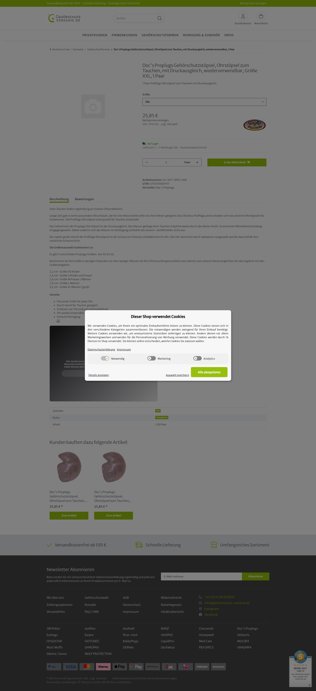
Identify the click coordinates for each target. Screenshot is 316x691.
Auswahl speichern (177, 375)
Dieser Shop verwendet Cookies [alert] (158, 316)
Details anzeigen (99, 375)
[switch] (105, 358)
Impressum (124, 349)
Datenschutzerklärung (101, 349)
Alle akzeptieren (209, 372)
